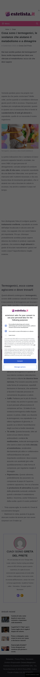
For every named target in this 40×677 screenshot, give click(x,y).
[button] (20, 335)
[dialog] (20, 338)
